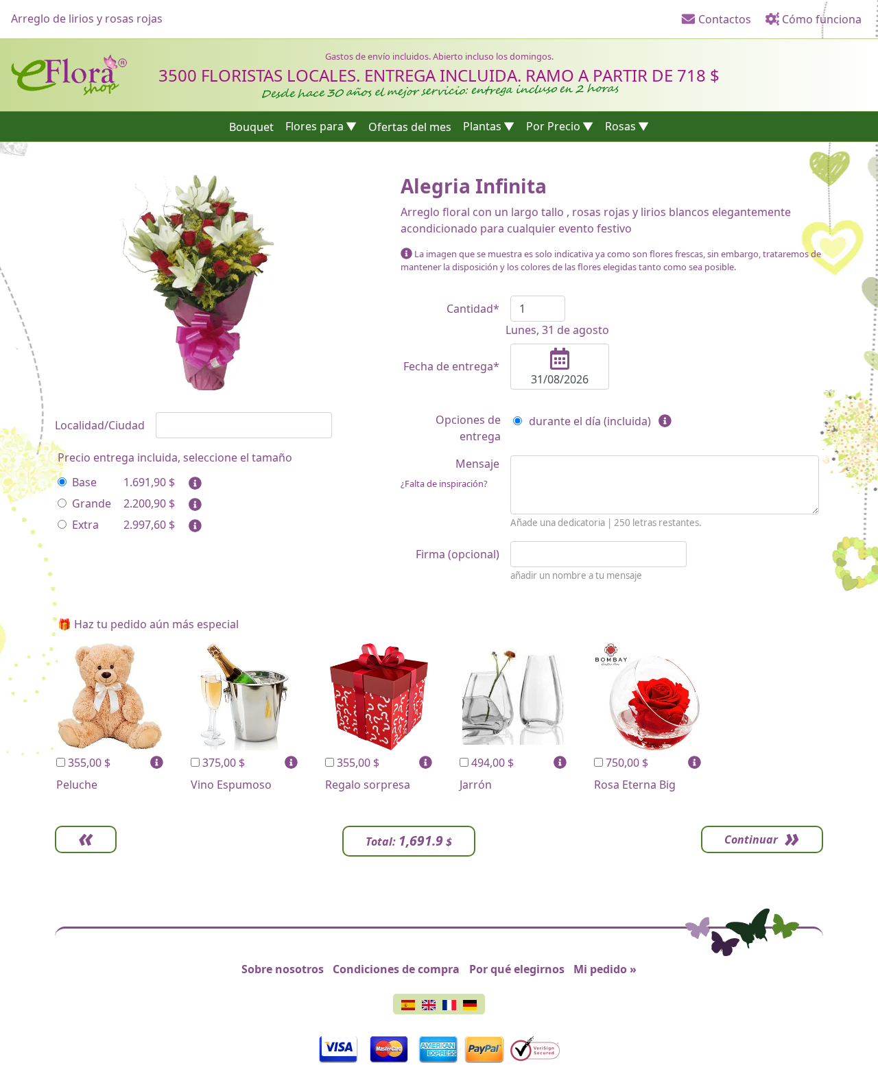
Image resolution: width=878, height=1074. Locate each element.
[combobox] (244, 425)
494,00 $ (491, 762)
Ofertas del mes (409, 126)
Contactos (723, 19)
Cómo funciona (820, 19)
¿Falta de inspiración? (444, 483)
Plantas (482, 126)
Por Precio (553, 126)
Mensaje (450, 473)
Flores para (314, 126)
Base (84, 482)
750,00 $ (625, 762)
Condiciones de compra (396, 969)
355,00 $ (87, 762)
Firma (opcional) (457, 554)
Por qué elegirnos (517, 969)
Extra (85, 524)
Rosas (620, 126)
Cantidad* (473, 308)
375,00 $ (222, 762)
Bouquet (251, 126)
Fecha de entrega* (451, 366)
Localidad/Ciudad (100, 425)
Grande (91, 503)
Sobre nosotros (282, 969)
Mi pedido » (605, 969)
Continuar (751, 839)
